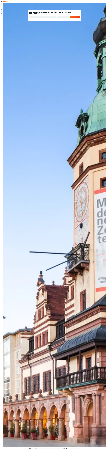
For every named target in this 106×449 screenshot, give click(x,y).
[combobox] (35, 17)
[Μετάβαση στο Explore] (1, 9)
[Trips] (1, 14)
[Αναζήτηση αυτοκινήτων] (1, 7)
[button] (1, 1)
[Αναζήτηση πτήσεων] (1, 4)
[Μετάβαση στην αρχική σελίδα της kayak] (5, 1)
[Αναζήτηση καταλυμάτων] (1, 5)
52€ (30, 12)
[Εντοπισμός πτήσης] (1, 11)
